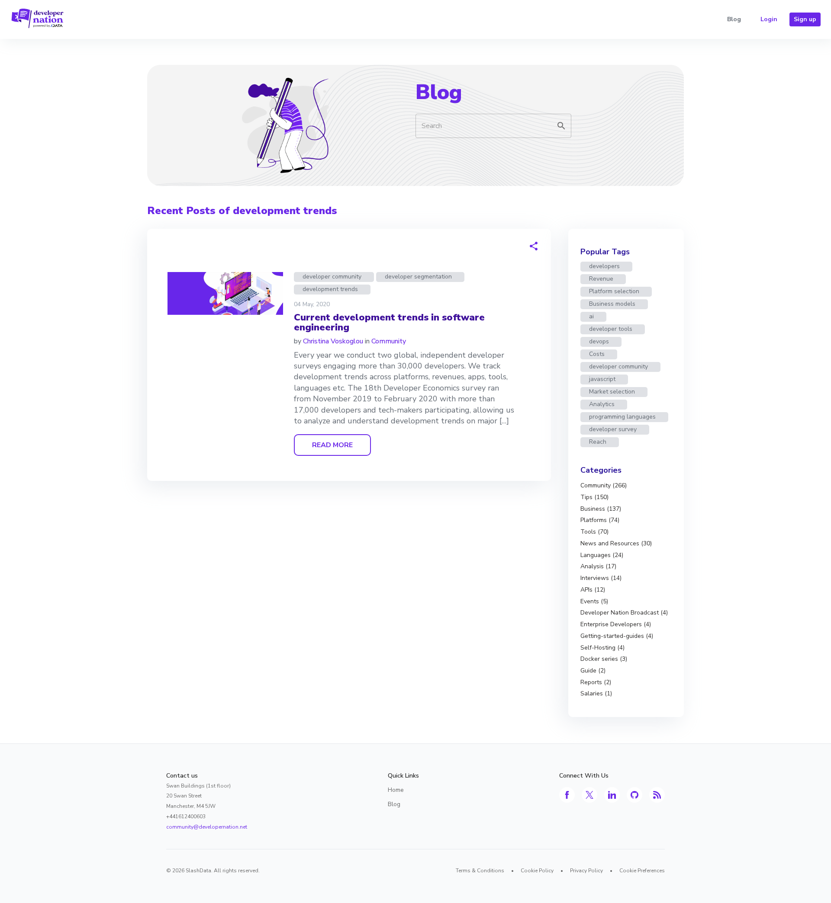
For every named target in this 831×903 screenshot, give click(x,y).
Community (388, 341)
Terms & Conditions (480, 870)
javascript (602, 379)
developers (604, 266)
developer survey (613, 429)
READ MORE (332, 445)
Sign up (805, 19)
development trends (330, 289)
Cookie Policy (537, 870)
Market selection (612, 391)
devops (599, 341)
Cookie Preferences (642, 870)
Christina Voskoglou (333, 341)
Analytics (602, 404)
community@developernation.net (206, 826)
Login (768, 19)
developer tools (610, 329)
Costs (597, 354)
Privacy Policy (586, 870)
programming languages (622, 417)
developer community (332, 276)
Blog (734, 19)
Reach (597, 442)
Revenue (601, 279)
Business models (612, 304)
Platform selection (614, 291)
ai (591, 316)
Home (396, 790)
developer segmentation (418, 276)
